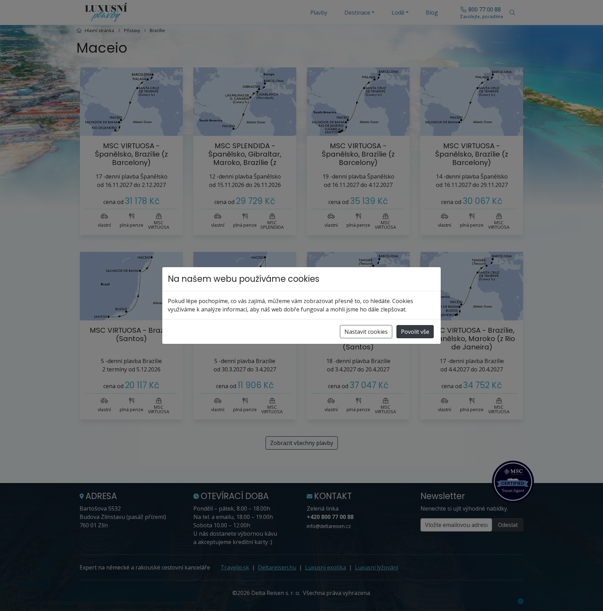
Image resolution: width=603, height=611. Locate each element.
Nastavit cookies (366, 331)
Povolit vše (415, 331)
